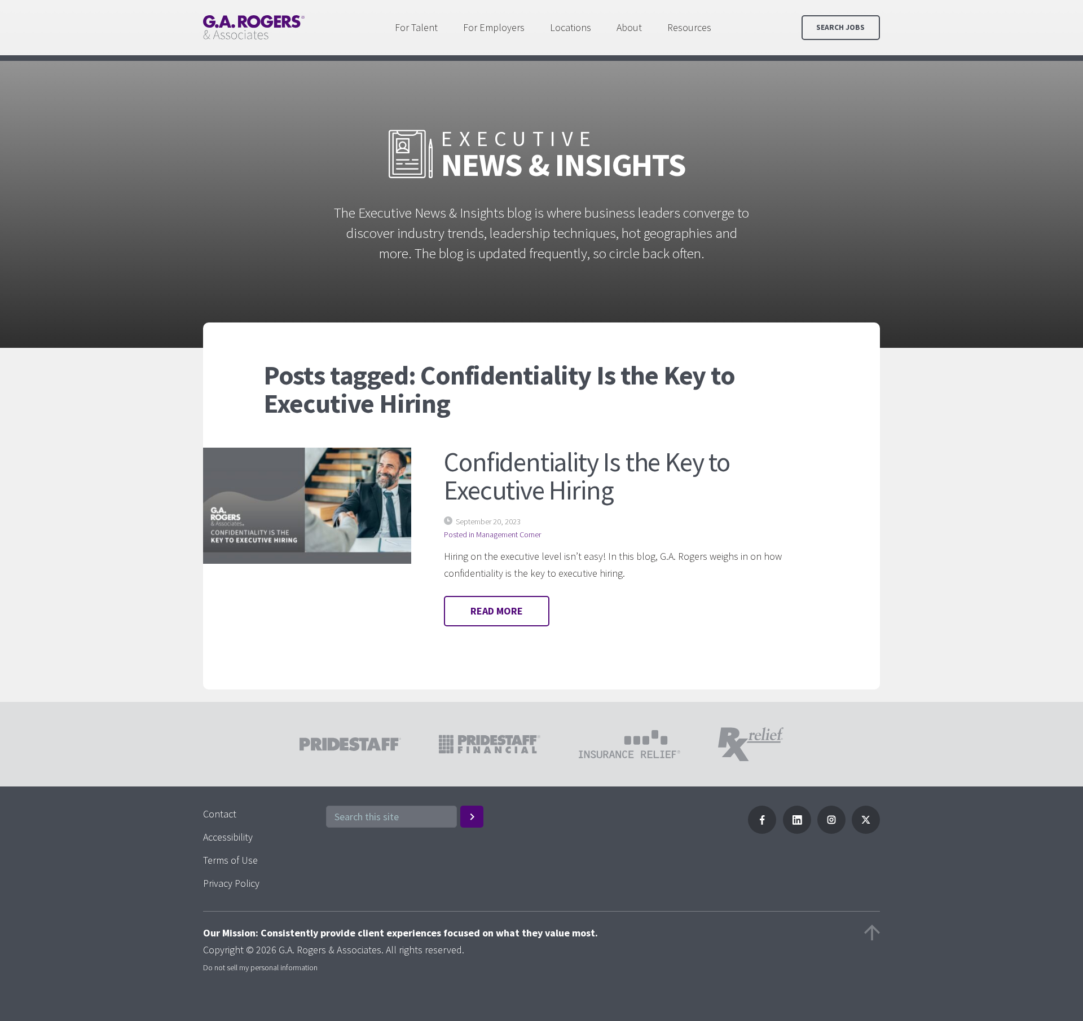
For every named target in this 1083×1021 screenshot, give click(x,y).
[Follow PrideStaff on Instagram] (831, 830)
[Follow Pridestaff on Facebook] (762, 830)
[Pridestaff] (254, 27)
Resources (689, 27)
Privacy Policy (231, 883)
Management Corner (508, 534)
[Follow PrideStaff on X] (866, 830)
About (629, 27)
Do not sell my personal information (260, 967)
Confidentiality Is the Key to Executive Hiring (586, 476)
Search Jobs (840, 27)
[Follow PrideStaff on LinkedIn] (797, 830)
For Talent (416, 27)
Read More (496, 610)
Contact (219, 813)
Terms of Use (230, 860)
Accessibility (228, 836)
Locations (570, 27)
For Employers (494, 27)
